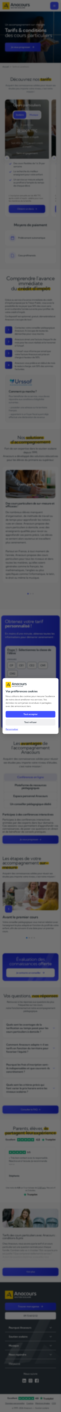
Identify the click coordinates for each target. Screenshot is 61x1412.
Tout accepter (30, 714)
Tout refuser (30, 722)
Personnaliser (12, 729)
